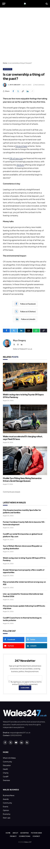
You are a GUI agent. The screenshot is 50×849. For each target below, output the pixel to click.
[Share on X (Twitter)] (18, 91)
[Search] (46, 3)
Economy (6, 814)
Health (5, 769)
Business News (8, 795)
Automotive (7, 69)
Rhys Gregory (15, 84)
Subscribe (25, 688)
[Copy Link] (23, 91)
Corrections (24, 836)
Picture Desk (36, 833)
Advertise (24, 833)
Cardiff (5, 776)
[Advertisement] (25, 35)
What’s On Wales (9, 758)
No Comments (40, 84)
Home (5, 63)
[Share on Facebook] (13, 91)
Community (7, 762)
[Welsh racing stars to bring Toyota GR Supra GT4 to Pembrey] (25, 377)
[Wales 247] (25, 4)
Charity (5, 773)
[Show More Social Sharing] (32, 91)
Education (7, 765)
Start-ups (6, 818)
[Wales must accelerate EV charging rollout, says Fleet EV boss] (25, 419)
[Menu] (3, 3)
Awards (6, 799)
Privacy (13, 836)
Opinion (6, 810)
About (15, 833)
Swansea (6, 780)
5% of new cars (16, 158)
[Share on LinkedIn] (27, 91)
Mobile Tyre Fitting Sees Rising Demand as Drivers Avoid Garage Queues (22, 479)
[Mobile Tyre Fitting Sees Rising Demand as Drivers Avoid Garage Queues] (25, 460)
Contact (36, 836)
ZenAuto (20, 165)
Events (5, 806)
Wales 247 (27, 842)
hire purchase (21, 146)
